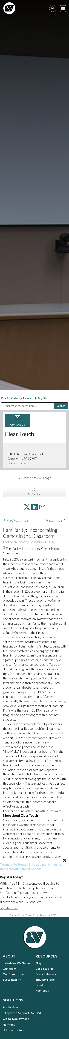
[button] (63, 8)
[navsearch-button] (52, 8)
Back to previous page (36, 478)
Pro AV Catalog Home (17, 398)
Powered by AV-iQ (48, 915)
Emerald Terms (17, 915)
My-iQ (42, 398)
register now (9, 908)
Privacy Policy (32, 915)
